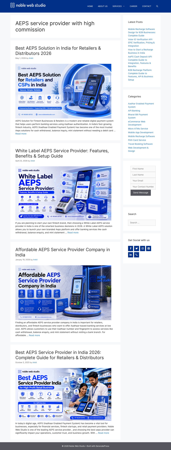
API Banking (134, 110)
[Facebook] (130, 248)
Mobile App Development (140, 132)
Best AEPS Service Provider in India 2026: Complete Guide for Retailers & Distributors (59, 355)
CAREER (133, 6)
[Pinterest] (148, 248)
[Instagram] (142, 248)
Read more (20, 133)
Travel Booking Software (140, 144)
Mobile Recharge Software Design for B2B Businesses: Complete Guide (142, 32)
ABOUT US (103, 6)
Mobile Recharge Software (141, 136)
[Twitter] (136, 248)
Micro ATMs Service (138, 128)
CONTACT (146, 6)
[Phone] (136, 254)
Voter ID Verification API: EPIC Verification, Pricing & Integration (141, 42)
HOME (90, 6)
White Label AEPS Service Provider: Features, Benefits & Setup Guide (62, 153)
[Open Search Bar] (157, 6)
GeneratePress (102, 446)
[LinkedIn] (130, 254)
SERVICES (117, 6)
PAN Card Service (137, 140)
